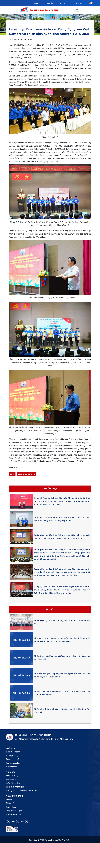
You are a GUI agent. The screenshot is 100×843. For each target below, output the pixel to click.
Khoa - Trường (12, 775)
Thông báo (10, 803)
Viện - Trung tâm (13, 783)
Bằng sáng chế (12, 759)
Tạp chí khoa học (13, 763)
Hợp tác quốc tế (12, 767)
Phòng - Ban (11, 779)
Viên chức (49, 3)
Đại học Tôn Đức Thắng (44, 10)
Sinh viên (63, 3)
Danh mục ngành (13, 752)
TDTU (12, 474)
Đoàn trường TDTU (26, 474)
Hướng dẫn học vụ (14, 755)
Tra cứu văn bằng (13, 814)
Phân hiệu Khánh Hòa (15, 787)
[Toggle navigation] (77, 10)
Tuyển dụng (78, 3)
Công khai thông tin (14, 811)
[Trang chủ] (25, 10)
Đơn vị (36, 3)
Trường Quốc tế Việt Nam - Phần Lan (21, 790)
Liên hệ (9, 799)
